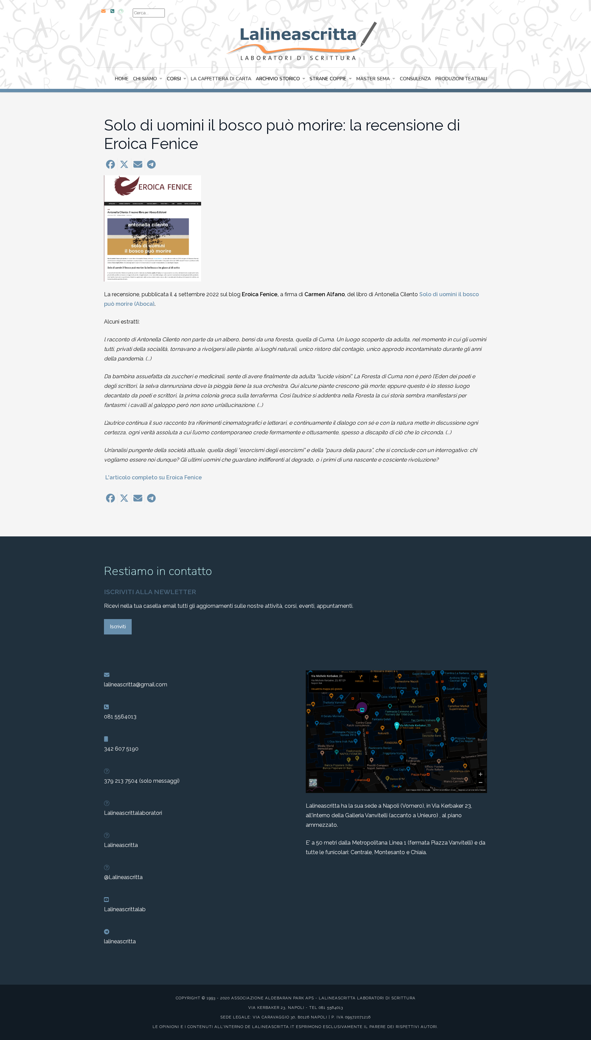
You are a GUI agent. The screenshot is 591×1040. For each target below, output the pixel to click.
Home (122, 79)
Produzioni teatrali (461, 79)
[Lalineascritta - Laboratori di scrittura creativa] (295, 39)
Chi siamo (145, 79)
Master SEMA (373, 79)
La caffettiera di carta (221, 79)
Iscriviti (118, 626)
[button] (110, 164)
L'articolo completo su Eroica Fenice (153, 477)
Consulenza (415, 79)
